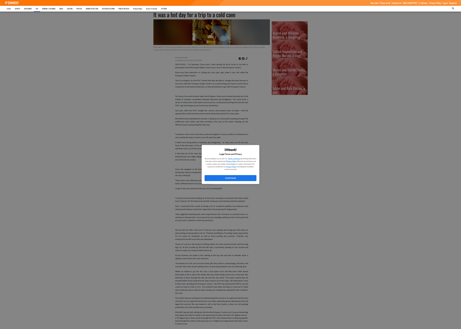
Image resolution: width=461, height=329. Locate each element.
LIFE (37, 8)
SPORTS (17, 8)
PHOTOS (79, 8)
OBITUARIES (28, 8)
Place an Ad (385, 2)
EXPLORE (70, 8)
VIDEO (61, 8)
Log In (445, 2)
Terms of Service (234, 159)
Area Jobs (375, 2)
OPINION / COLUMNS (48, 8)
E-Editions (423, 2)
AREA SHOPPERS (410, 2)
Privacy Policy (231, 161)
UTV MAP (164, 8)
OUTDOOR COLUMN (108, 8)
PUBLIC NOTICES (123, 8)
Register (453, 2)
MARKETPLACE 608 (92, 8)
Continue (230, 178)
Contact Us (396, 2)
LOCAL (9, 8)
